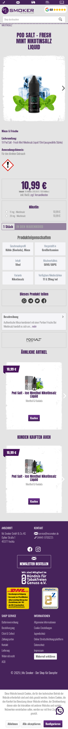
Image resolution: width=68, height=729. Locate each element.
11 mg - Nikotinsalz (17, 212)
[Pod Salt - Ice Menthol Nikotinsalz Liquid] (34, 381)
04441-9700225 (45, 537)
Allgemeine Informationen (45, 622)
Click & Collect (8, 633)
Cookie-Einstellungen (43, 628)
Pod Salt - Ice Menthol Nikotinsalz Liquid (34, 394)
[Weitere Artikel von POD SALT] (34, 340)
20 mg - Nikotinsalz (18, 216)
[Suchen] (60, 19)
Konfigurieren (53, 724)
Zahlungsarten (8, 639)
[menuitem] (34, 19)
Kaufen (34, 418)
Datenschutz (39, 645)
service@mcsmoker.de (49, 533)
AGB (3, 662)
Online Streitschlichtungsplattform (48, 639)
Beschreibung (11, 317)
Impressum (39, 650)
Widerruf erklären (45, 656)
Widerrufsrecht (8, 656)
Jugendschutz (39, 633)
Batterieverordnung (10, 622)
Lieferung (6, 650)
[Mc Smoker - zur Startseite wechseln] (18, 10)
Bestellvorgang (8, 628)
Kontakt (5, 645)
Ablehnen (13, 724)
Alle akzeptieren (31, 724)
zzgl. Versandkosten (39, 195)
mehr (34, 326)
